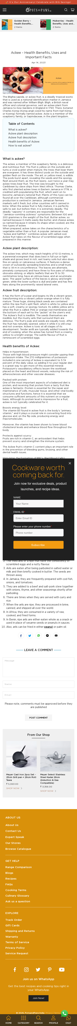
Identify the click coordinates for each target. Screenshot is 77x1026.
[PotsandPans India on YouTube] (61, 969)
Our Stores (13, 843)
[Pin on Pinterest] (47, 635)
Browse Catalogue (18, 849)
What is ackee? (17, 130)
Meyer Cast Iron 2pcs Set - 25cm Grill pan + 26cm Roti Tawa (21, 777)
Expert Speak (14, 837)
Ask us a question (17, 901)
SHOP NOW (12, 788)
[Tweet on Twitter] (30, 635)
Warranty (11, 936)
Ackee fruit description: (22, 137)
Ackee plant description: (23, 133)
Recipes (10, 878)
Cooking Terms (15, 890)
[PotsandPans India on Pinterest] (49, 969)
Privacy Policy (15, 948)
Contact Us (13, 831)
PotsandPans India (34, 1013)
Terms (57, 1013)
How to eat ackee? (20, 145)
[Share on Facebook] (21, 635)
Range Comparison (18, 867)
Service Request (16, 953)
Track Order (13, 920)
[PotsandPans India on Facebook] (15, 969)
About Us (11, 825)
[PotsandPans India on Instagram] (26, 969)
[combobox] (65, 9)
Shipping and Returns (20, 931)
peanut (48, 627)
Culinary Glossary (17, 895)
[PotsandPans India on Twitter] (38, 969)
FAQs (9, 884)
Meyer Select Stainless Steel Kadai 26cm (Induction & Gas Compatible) (52, 778)
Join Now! (38, 998)
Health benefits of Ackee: (24, 142)
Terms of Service (17, 942)
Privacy (49, 1013)
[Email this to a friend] (56, 635)
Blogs (9, 873)
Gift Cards (12, 925)
